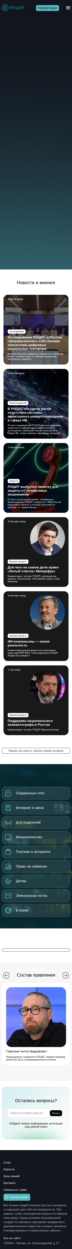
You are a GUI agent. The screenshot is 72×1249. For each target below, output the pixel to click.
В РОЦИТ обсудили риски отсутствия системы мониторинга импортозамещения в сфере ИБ (35, 414)
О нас (7, 1162)
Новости (13, 481)
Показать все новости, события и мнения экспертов (36, 750)
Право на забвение (31, 866)
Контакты (9, 1183)
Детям (21, 881)
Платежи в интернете (33, 852)
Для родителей (28, 822)
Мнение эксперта (18, 561)
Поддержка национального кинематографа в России (30, 722)
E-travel (22, 910)
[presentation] (6, 976)
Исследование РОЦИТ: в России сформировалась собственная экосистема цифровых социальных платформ (35, 343)
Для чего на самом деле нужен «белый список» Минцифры (33, 569)
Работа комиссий (18, 403)
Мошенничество (29, 837)
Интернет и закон (30, 808)
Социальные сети (30, 793)
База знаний (11, 1176)
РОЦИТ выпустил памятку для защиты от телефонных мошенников (33, 490)
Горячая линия (47, 7)
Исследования (16, 331)
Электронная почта (31, 896)
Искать (56, 1113)
